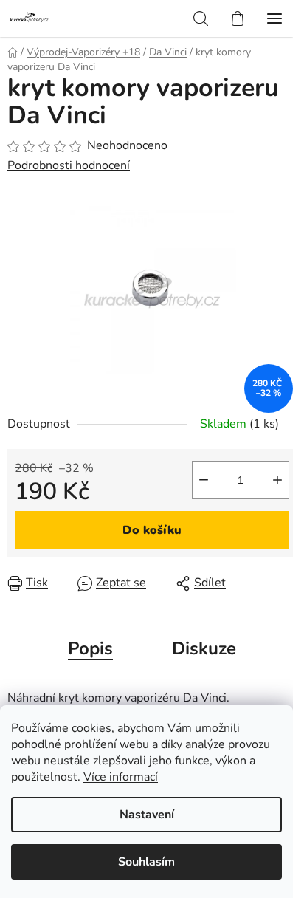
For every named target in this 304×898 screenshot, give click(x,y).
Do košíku (152, 530)
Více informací (120, 777)
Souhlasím (146, 862)
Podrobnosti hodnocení (68, 165)
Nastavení (147, 814)
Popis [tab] (90, 648)
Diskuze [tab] (204, 648)
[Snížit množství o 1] (204, 480)
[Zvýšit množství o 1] (277, 480)
